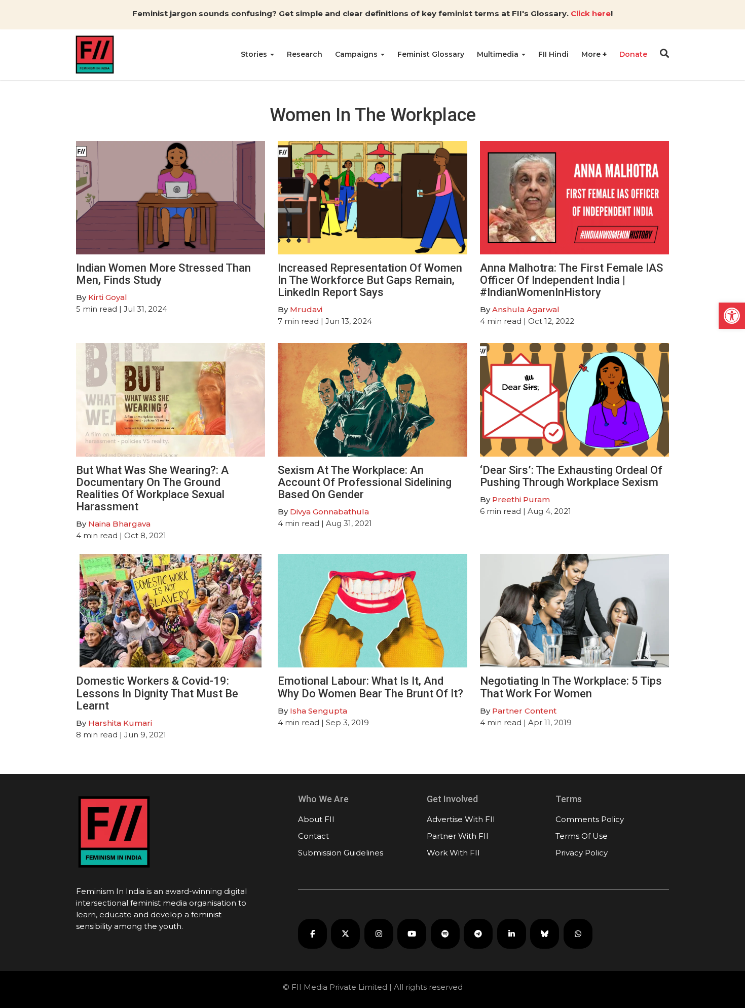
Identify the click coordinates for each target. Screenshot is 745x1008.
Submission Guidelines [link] (340, 852)
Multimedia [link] (498, 54)
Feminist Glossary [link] (430, 54)
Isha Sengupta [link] (318, 711)
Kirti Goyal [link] (107, 297)
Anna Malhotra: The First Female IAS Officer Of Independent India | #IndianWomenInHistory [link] (571, 280)
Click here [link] (591, 13)
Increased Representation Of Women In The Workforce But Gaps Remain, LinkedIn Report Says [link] (370, 280)
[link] (732, 316)
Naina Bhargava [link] (119, 524)
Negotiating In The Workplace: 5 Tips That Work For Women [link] (571, 687)
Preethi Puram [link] (521, 499)
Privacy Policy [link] (581, 852)
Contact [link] (313, 836)
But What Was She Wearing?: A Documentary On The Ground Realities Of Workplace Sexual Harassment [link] (152, 488)
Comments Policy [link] (589, 819)
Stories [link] (255, 54)
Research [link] (304, 54)
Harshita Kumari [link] (120, 723)
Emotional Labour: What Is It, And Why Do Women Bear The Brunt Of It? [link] (370, 687)
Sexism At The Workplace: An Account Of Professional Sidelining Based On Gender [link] (365, 482)
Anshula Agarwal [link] (526, 309)
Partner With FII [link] (458, 836)
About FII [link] (316, 819)
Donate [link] (633, 54)
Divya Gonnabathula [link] (329, 511)
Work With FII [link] (453, 852)
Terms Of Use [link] (581, 836)
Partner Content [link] (524, 711)
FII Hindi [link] (553, 54)
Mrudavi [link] (306, 309)
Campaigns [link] (357, 54)
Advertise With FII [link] (461, 819)
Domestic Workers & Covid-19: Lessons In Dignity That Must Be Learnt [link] (157, 693)
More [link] (592, 54)
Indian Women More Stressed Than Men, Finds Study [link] (163, 274)
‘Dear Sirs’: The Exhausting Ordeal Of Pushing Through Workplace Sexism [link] (571, 476)
